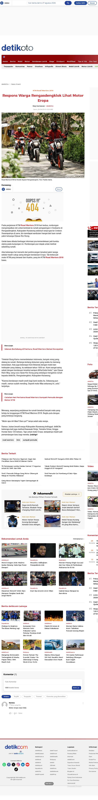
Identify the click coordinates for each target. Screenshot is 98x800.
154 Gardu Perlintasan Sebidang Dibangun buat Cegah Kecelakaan (75, 658)
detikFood (53, 753)
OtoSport (60, 61)
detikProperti (39, 774)
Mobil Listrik (74, 66)
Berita (12, 61)
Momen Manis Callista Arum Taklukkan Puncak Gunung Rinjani (75, 628)
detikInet (38, 759)
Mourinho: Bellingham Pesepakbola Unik (38, 564)
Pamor (30, 66)
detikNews (38, 750)
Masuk (92, 3)
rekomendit (71, 783)
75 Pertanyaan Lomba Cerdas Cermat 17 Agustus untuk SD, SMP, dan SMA (21, 467)
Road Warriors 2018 (54, 257)
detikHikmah (54, 771)
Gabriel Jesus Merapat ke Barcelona (69, 592)
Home (5, 61)
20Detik (52, 765)
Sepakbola (38, 768)
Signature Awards (73, 762)
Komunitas (20, 66)
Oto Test (93, 61)
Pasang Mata (71, 753)
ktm (18, 440)
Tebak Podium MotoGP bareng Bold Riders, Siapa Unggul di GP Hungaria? (64, 467)
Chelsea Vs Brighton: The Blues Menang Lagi (10, 627)
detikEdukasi (39, 753)
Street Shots (61, 66)
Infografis (49, 66)
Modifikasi (71, 61)
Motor (27, 61)
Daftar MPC (80, 3)
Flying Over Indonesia (74, 777)
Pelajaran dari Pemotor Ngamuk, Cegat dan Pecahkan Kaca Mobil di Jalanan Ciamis (19, 460)
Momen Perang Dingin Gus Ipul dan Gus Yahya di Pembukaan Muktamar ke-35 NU (71, 565)
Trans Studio (71, 768)
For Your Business (73, 780)
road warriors (8, 440)
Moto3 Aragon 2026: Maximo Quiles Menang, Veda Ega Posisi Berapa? (14, 565)
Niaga (51, 61)
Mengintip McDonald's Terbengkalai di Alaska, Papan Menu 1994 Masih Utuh (10, 658)
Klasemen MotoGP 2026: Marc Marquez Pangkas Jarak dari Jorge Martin (14, 593)
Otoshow (39, 66)
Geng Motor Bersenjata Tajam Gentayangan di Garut (20, 482)
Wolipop (53, 759)
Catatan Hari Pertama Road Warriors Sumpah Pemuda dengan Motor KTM (34, 398)
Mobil (20, 61)
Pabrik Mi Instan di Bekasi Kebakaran (52, 627)
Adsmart (70, 756)
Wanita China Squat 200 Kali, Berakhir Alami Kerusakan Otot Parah (54, 657)
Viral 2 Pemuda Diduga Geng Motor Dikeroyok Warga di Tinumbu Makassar (20, 474)
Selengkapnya (78, 539)
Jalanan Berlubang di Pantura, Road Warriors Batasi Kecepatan (34, 349)
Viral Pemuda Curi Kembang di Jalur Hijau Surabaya (61, 474)
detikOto (5, 84)
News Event (16, 84)
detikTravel (53, 750)
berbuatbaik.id (72, 750)
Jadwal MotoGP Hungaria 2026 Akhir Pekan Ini (63, 459)
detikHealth (54, 756)
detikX (52, 762)
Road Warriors (27, 225)
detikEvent (70, 759)
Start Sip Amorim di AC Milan (41, 591)
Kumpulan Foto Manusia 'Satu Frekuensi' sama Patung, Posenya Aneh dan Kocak (32, 630)
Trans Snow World (73, 765)
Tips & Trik (82, 61)
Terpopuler (8, 66)
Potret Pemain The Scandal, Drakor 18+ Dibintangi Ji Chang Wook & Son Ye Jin (31, 658)
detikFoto (53, 768)
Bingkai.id (70, 771)
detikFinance (39, 756)
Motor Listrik (87, 66)
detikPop (53, 774)
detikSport (38, 765)
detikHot (38, 762)
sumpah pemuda (30, 440)
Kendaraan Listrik (39, 61)
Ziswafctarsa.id (72, 774)
